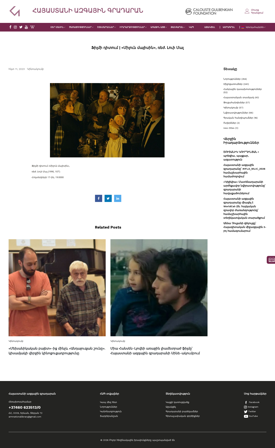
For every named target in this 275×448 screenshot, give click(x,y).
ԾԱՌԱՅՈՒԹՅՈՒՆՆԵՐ (80, 27)
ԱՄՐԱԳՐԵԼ (229, 27)
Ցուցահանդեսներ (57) (236, 102)
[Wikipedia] (32, 27)
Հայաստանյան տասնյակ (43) (241, 97)
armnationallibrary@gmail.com (25, 416)
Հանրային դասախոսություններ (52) (242, 91)
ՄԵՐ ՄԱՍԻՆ (56, 27)
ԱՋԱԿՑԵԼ (209, 27)
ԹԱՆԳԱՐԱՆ (177, 27)
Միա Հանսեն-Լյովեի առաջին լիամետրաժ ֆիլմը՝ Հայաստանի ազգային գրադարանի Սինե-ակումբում (155, 350)
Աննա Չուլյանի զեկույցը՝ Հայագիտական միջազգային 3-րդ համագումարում (244, 227)
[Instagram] (15, 27)
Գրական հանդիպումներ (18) (240, 117)
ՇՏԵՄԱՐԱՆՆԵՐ (105, 27)
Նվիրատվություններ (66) (238, 112)
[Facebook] (10, 27)
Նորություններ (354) (235, 79)
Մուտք (255, 10)
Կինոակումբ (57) (233, 107)
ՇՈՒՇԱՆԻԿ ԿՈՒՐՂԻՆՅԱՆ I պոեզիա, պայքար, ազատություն (241, 155)
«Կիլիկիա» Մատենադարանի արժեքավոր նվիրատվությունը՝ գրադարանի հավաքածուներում (244, 187)
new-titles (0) (230, 128)
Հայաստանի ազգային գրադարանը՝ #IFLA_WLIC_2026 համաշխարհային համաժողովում (244, 170)
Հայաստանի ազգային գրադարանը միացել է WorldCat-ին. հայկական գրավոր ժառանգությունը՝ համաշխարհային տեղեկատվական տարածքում (244, 208)
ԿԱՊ (191, 27)
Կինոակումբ (35, 69)
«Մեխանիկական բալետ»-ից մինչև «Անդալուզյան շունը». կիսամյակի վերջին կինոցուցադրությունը (57, 350)
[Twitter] (20, 27)
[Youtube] (26, 27)
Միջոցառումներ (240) (236, 84)
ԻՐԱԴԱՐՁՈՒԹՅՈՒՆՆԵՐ (132, 27)
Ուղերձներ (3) (231, 123)
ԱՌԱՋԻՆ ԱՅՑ (158, 27)
